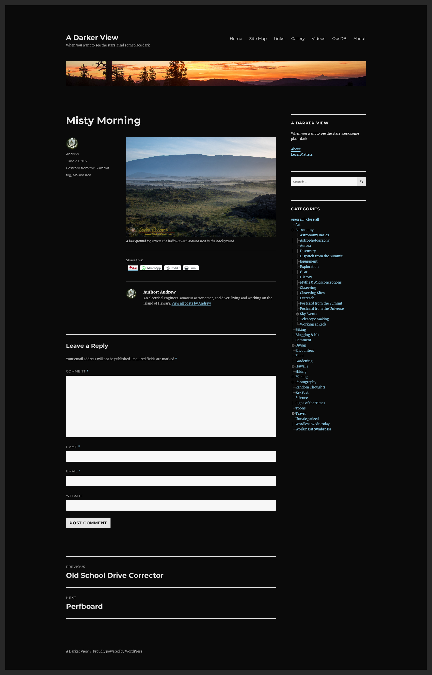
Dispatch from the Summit (321, 256)
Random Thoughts (311, 387)
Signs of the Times (310, 403)
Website (74, 496)
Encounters (305, 350)
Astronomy (305, 230)
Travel (301, 413)
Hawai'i (302, 366)
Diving (301, 345)
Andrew (72, 154)
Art (298, 225)
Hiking (301, 371)
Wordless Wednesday (313, 424)
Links (279, 38)
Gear (304, 272)
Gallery (298, 38)
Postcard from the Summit (87, 168)
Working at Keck (313, 324)
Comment (77, 371)
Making (302, 377)
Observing (308, 288)
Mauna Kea (82, 175)
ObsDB (339, 38)
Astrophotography (315, 240)
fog (68, 175)
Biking (301, 330)
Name (73, 447)
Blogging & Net (308, 335)
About (360, 38)
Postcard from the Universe (322, 309)
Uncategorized (307, 419)
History (306, 277)
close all (312, 219)
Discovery (308, 251)
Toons (301, 408)
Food (300, 356)
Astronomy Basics (314, 235)
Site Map (258, 38)
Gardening (304, 361)
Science (302, 398)
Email (73, 471)
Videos (318, 38)
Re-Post (302, 392)
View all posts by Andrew (191, 303)
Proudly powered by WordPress (117, 651)
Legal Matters (302, 154)
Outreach (307, 298)
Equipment (309, 261)
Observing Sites (312, 293)
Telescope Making (314, 319)
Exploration (309, 267)
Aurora (305, 246)
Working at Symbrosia (313, 429)
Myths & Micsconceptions (321, 282)
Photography (306, 382)
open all (297, 219)
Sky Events (308, 314)
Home (236, 38)
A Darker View (92, 37)
